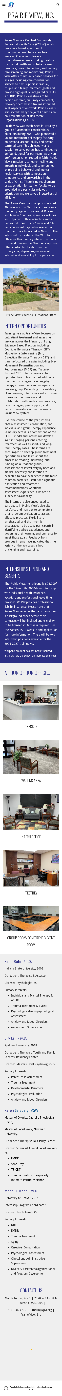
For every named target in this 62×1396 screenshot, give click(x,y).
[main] (31, 16)
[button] (4, 4)
